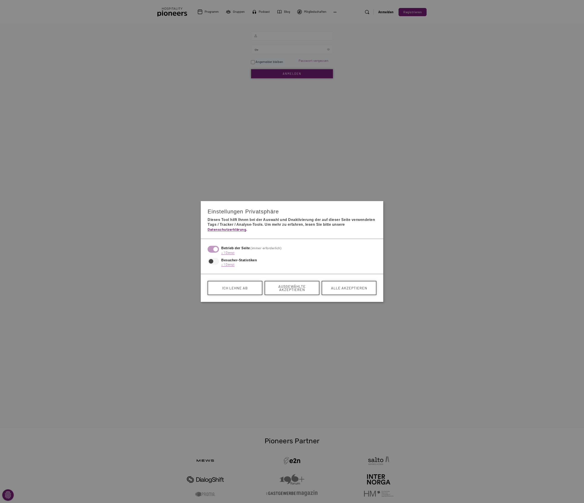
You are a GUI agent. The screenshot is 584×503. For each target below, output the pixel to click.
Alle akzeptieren (349, 288)
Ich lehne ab (235, 288)
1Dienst (228, 252)
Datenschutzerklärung (227, 229)
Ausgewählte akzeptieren (292, 288)
